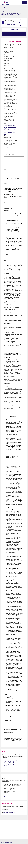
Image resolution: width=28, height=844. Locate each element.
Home (2, 7)
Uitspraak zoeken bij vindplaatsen (11, 767)
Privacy (9, 840)
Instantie (6, 44)
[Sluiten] (25, 22)
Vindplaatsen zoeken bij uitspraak (11, 765)
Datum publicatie (6, 52)
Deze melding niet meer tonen (20, 22)
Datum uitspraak (6, 48)
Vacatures (2, 842)
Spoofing (23, 840)
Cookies (12, 840)
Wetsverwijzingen (8, 123)
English (2, 840)
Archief (6, 842)
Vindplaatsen (7, 135)
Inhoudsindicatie (8, 67)
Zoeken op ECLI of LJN (9, 763)
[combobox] (14, 154)
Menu (24, 2)
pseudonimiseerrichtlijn (10, 24)
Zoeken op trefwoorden (9, 761)
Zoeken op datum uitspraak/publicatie (12, 760)
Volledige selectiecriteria (8, 796)
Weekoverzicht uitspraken (9, 812)
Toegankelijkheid (18, 840)
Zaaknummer (7, 54)
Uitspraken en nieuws (8, 7)
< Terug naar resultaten (14, 34)
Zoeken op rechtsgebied (9, 764)
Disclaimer (10, 842)
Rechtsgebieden (8, 58)
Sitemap (5, 840)
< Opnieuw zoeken (14, 29)
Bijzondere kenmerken (6, 62)
